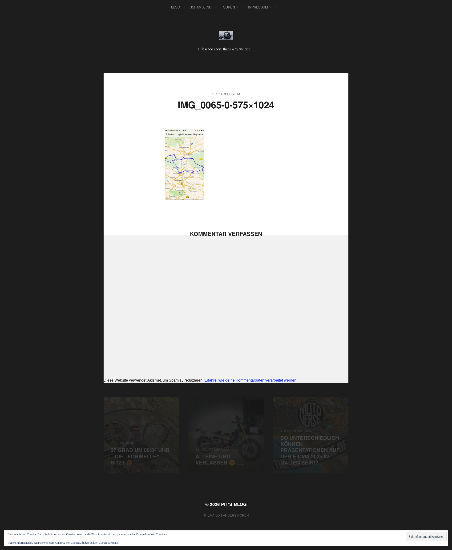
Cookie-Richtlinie (108, 542)
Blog (175, 7)
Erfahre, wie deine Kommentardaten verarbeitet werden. (250, 380)
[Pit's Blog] (226, 35)
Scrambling (201, 7)
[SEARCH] (283, 7)
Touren (228, 7)
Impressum (258, 7)
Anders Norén (236, 515)
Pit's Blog (234, 504)
